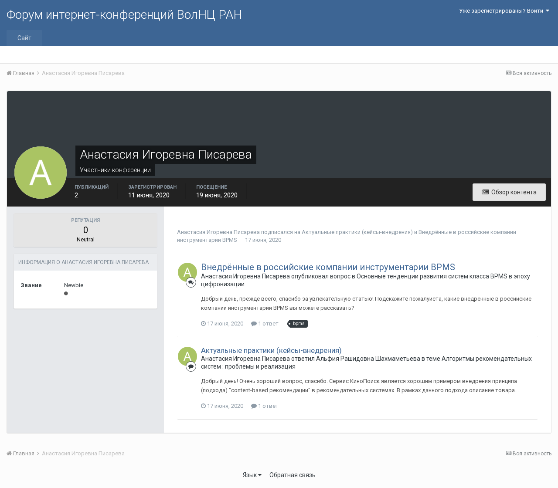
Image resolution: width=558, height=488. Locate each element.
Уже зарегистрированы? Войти (502, 10)
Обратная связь (292, 474)
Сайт (24, 37)
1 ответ (268, 323)
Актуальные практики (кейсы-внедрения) (357, 232)
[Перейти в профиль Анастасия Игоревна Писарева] (187, 272)
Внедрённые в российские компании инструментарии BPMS (328, 267)
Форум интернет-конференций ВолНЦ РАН (124, 14)
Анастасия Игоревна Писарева (218, 232)
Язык (250, 474)
